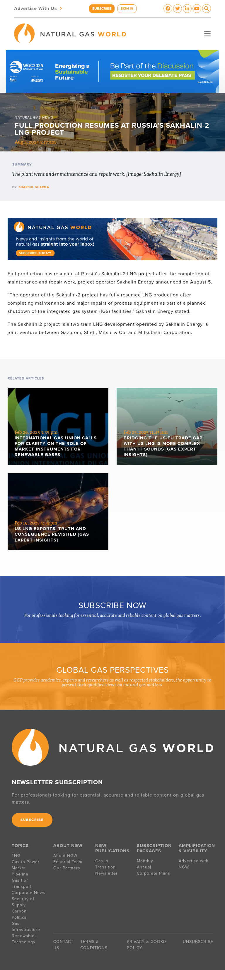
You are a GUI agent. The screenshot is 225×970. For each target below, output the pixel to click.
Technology (23, 941)
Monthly (145, 860)
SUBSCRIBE (101, 8)
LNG (16, 855)
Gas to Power (26, 861)
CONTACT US (63, 944)
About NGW (65, 855)
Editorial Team (67, 861)
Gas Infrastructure (26, 926)
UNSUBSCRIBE (198, 941)
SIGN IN (127, 8)
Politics (19, 917)
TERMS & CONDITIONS (94, 944)
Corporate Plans (153, 873)
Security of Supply (23, 901)
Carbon (19, 911)
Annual (144, 867)
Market (19, 868)
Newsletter (106, 873)
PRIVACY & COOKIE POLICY (147, 944)
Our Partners (66, 868)
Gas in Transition (105, 864)
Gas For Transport (22, 883)
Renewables (24, 935)
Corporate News (28, 892)
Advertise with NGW (194, 864)
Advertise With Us (38, 8)
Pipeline (21, 874)
